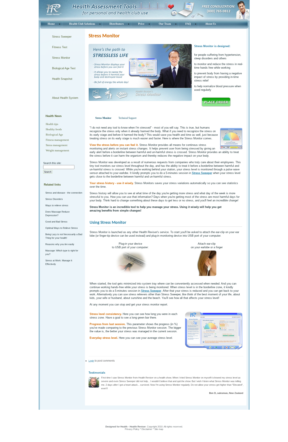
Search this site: (52, 163)
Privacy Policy (132, 429)
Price (141, 23)
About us (210, 23)
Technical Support (127, 118)
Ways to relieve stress (56, 205)
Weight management (57, 150)
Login (91, 360)
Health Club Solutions (82, 23)
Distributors (116, 23)
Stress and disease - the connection (63, 192)
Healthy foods (54, 129)
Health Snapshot (62, 78)
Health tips (52, 124)
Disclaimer (146, 429)
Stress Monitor (61, 57)
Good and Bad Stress (56, 221)
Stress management (56, 145)
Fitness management (57, 139)
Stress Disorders (54, 199)
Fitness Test (59, 47)
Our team (165, 23)
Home (51, 23)
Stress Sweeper (61, 36)
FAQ (188, 23)
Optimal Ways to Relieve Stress (61, 228)
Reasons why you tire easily (59, 244)
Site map (158, 429)
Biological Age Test (63, 68)
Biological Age (54, 134)
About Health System (65, 97)
